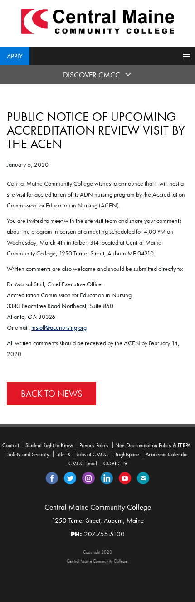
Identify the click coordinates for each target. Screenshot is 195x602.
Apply (15, 56)
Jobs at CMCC (92, 454)
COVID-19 (115, 463)
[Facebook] (52, 477)
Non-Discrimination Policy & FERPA (152, 445)
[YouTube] (125, 477)
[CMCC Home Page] (97, 20)
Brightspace (126, 454)
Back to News (51, 394)
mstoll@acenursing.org (59, 327)
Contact (10, 445)
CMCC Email (82, 463)
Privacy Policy (94, 445)
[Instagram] (88, 477)
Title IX (63, 454)
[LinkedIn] (107, 477)
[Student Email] (143, 477)
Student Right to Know (49, 445)
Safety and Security (28, 454)
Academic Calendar (167, 454)
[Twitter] (70, 477)
